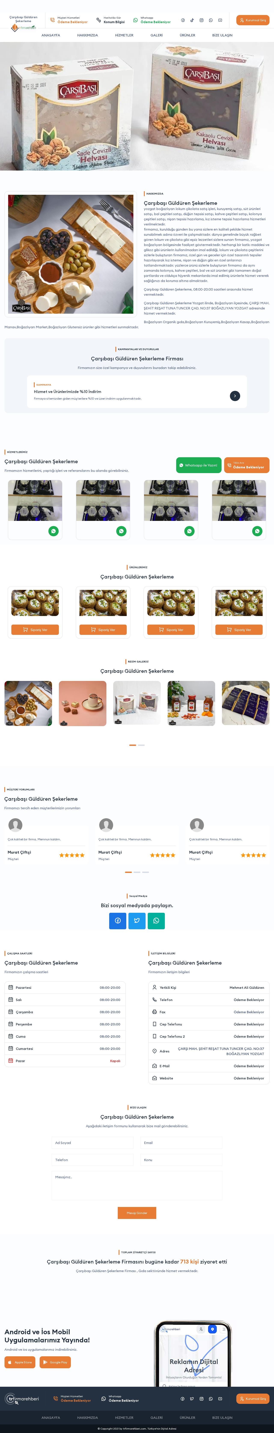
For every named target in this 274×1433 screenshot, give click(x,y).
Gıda (142, 1271)
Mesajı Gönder (137, 1213)
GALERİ (156, 35)
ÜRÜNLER (187, 35)
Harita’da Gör (114, 20)
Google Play (58, 1362)
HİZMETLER (124, 35)
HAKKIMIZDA (87, 35)
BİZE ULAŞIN (222, 35)
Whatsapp (156, 20)
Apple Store (23, 1362)
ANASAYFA (51, 35)
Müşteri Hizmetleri (73, 20)
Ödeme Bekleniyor (249, 1000)
